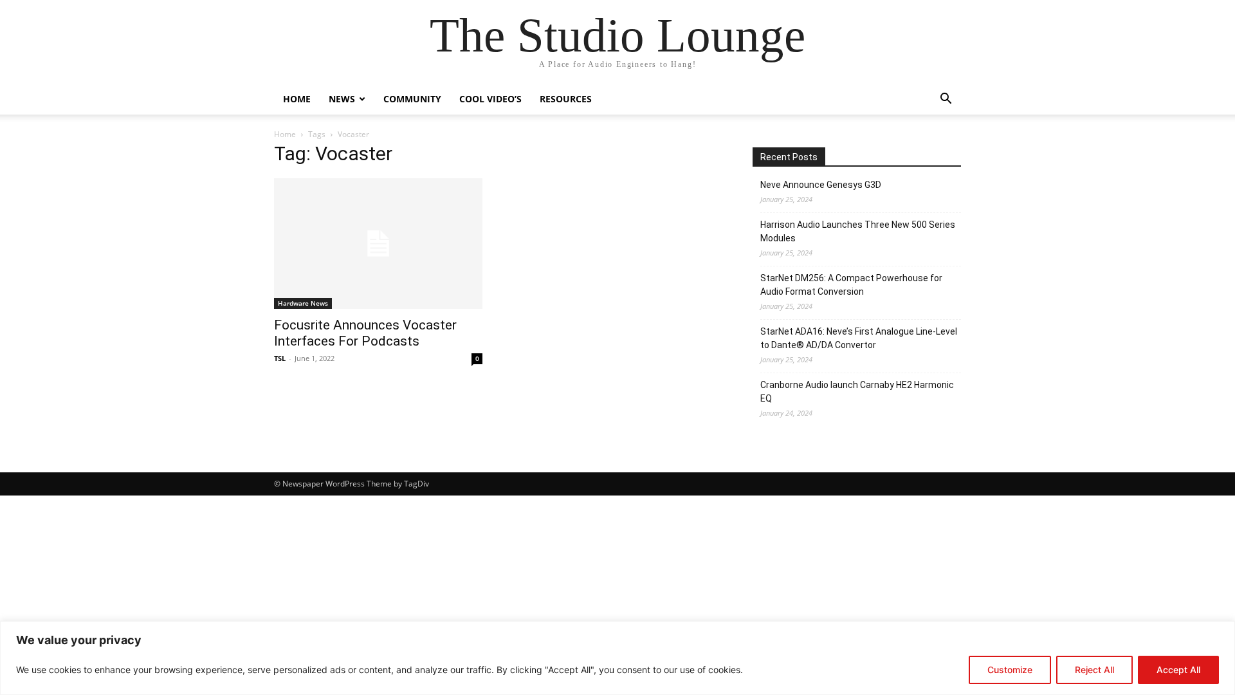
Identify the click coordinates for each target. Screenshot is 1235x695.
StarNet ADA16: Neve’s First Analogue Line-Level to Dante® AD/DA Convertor (858, 338)
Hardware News (303, 303)
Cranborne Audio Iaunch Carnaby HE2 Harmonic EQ (857, 391)
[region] (617, 658)
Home (297, 99)
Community (412, 99)
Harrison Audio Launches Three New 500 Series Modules (857, 231)
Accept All (1178, 669)
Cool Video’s (490, 99)
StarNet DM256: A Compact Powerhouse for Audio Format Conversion (851, 285)
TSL (280, 358)
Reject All (1094, 669)
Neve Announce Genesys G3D (820, 185)
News (342, 99)
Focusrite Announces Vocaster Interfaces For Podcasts (365, 333)
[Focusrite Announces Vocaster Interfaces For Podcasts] (378, 243)
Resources (566, 99)
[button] (945, 100)
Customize (1009, 669)
